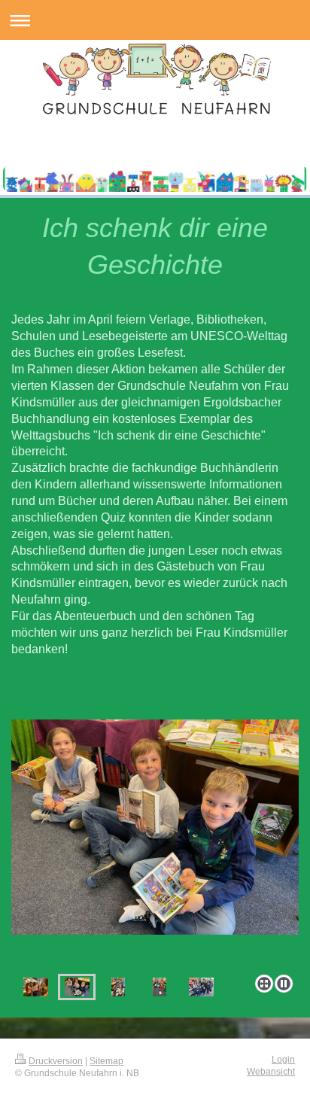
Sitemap (106, 1061)
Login (283, 1059)
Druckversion (56, 1061)
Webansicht (271, 1071)
